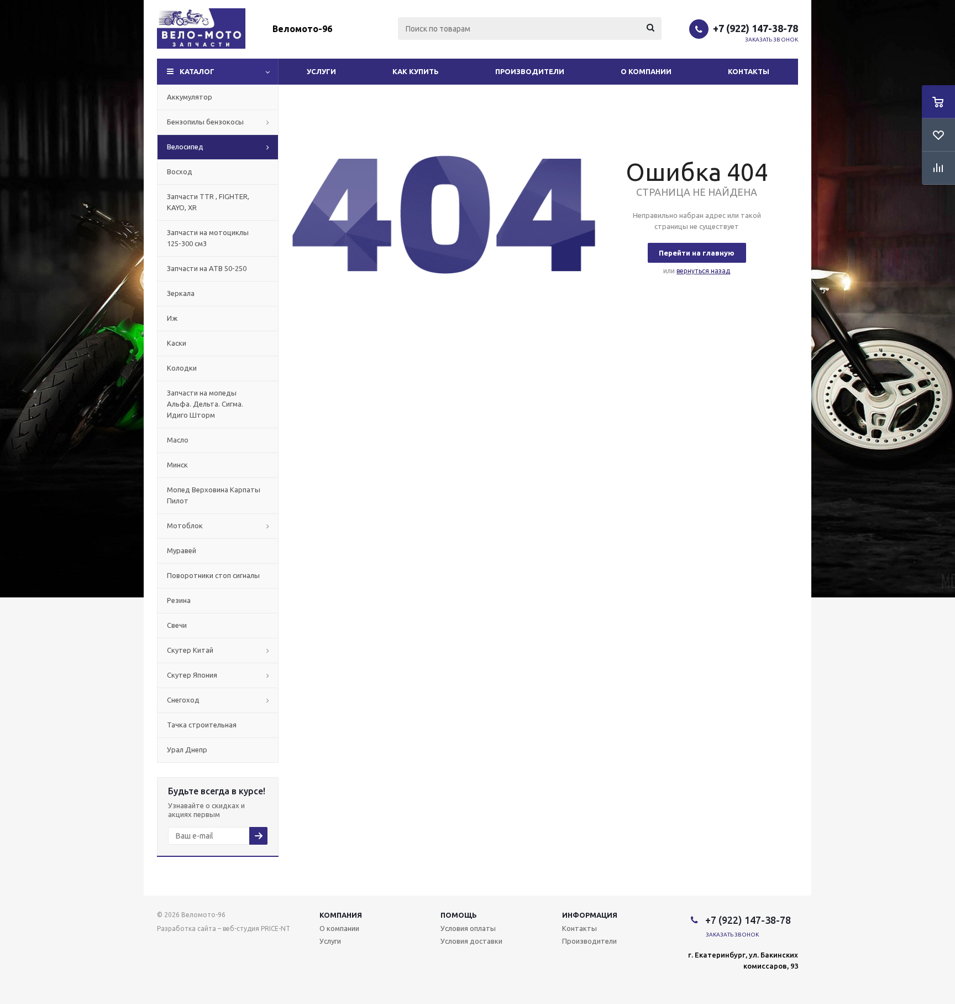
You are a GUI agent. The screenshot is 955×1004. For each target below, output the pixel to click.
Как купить (415, 71)
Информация (589, 915)
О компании (646, 71)
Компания (340, 915)
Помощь (458, 915)
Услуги (321, 71)
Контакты (748, 71)
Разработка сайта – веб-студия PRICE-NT (223, 928)
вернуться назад (703, 270)
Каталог (197, 71)
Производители (529, 71)
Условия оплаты (468, 928)
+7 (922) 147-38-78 (755, 28)
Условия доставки (471, 941)
